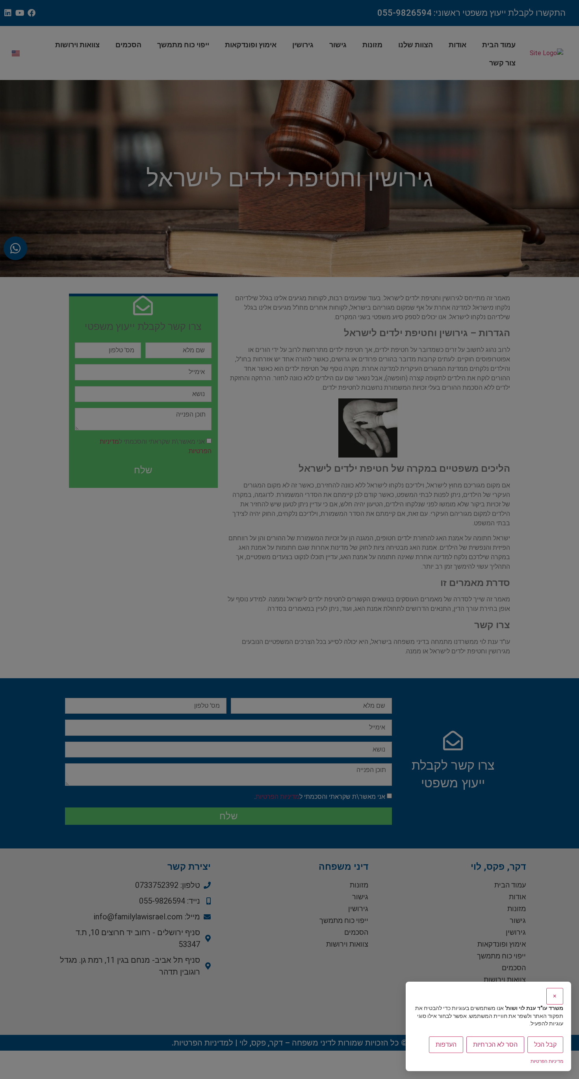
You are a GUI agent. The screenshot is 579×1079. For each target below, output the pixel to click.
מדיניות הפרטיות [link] (547, 1061)
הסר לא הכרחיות (495, 1044)
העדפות (446, 1044)
